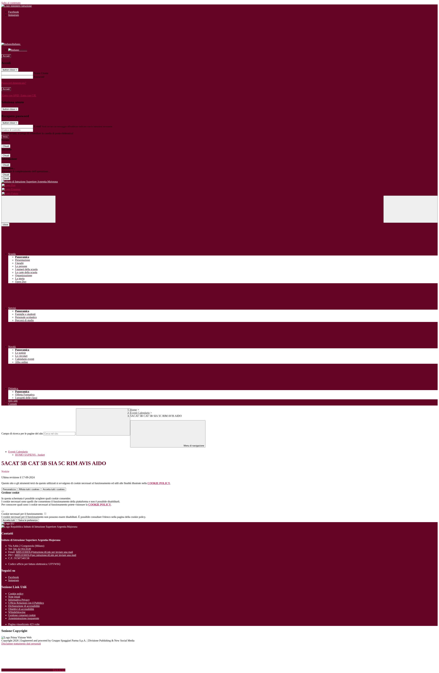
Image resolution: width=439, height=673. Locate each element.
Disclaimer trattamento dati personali (21, 643)
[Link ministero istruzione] (16, 5)
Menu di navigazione (193, 445)
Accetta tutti (54, 489)
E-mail (37, 126)
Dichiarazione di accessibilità (24, 606)
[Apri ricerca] (410, 209)
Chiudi (6, 146)
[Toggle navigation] (28, 209)
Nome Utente (41, 73)
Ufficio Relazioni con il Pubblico (26, 602)
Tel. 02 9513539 (22, 548)
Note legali (14, 596)
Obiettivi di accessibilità (21, 609)
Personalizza (9, 489)
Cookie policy (15, 593)
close (5, 224)
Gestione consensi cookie (22, 615)
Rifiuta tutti (29, 489)
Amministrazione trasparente (23, 618)
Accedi (6, 56)
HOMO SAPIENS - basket (30, 454)
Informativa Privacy (19, 599)
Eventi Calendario (140, 412)
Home (133, 409)
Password (39, 76)
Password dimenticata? (13, 83)
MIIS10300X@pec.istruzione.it (45, 555)
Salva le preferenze (28, 520)
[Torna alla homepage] (219, 181)
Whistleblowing (16, 612)
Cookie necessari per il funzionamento (22, 513)
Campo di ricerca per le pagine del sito (22, 433)
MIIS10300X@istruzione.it (44, 552)
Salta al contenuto (11, 2)
